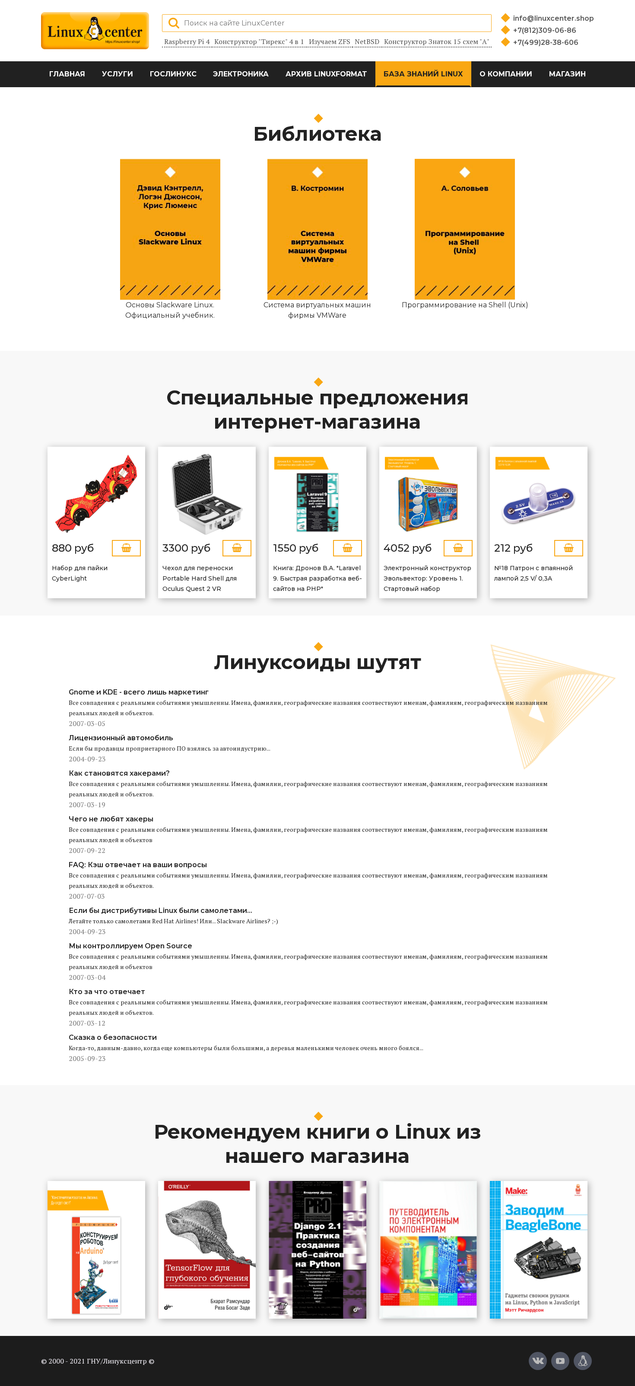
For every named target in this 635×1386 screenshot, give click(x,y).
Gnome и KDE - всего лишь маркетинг (139, 692)
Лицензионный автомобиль (121, 738)
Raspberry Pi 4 (187, 41)
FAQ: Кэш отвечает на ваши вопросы (138, 865)
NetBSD (367, 41)
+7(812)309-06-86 (544, 30)
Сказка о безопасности (113, 1037)
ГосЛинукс (173, 74)
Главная (67, 74)
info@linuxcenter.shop (553, 18)
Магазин (567, 74)
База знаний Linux (423, 74)
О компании (505, 74)
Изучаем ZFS (329, 41)
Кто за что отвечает (107, 992)
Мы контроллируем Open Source (130, 946)
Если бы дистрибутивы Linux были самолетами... (160, 910)
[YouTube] (560, 1361)
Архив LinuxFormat (326, 74)
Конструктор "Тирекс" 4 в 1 (259, 41)
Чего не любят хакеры (111, 819)
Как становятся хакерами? (119, 773)
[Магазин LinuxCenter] (583, 1361)
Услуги (117, 74)
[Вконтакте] (538, 1361)
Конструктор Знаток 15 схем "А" (436, 41)
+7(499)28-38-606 (545, 42)
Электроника (241, 74)
